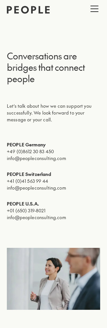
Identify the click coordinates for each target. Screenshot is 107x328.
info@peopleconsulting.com (36, 158)
